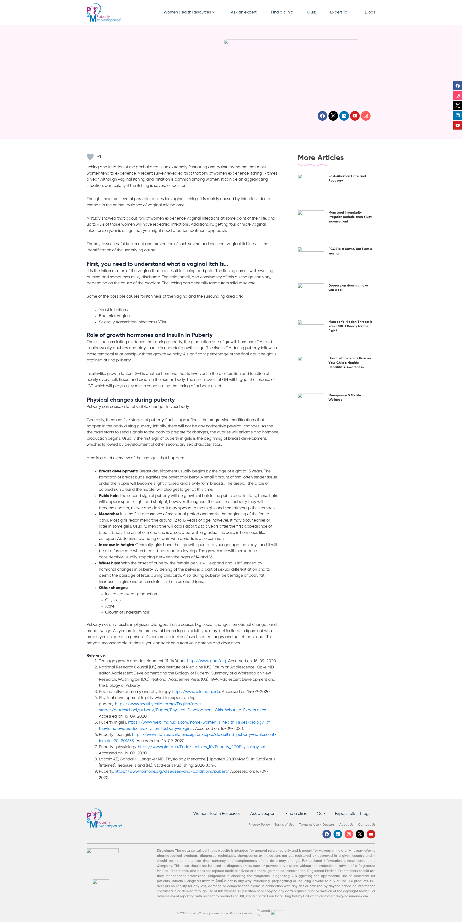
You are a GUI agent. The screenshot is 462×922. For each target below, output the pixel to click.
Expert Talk (340, 12)
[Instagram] (457, 95)
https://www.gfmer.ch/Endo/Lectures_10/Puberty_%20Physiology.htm (202, 747)
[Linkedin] (457, 115)
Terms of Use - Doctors (316, 824)
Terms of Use (284, 824)
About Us (346, 824)
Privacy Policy (259, 824)
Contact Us (366, 824)
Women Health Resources (187, 12)
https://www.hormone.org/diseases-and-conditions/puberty (171, 772)
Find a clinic (282, 12)
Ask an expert (244, 12)
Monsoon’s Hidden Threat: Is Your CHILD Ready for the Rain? (350, 326)
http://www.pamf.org (206, 661)
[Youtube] (457, 125)
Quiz (311, 12)
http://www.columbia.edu (196, 692)
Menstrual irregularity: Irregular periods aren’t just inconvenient (350, 217)
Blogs (370, 12)
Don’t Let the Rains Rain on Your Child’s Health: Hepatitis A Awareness (349, 363)
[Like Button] (90, 156)
